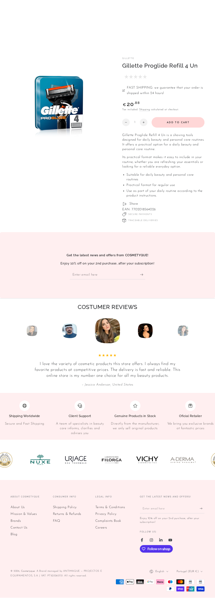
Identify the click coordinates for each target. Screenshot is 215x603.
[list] (107, 418)
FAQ (56, 521)
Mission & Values (23, 514)
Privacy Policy (105, 514)
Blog (13, 534)
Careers (101, 527)
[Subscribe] (142, 274)
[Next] (192, 331)
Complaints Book (108, 521)
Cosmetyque (28, 571)
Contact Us (19, 527)
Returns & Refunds (67, 514)
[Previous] (22, 331)
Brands (15, 521)
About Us (17, 507)
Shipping (144, 109)
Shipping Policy (65, 507)
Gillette (128, 58)
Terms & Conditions (110, 507)
